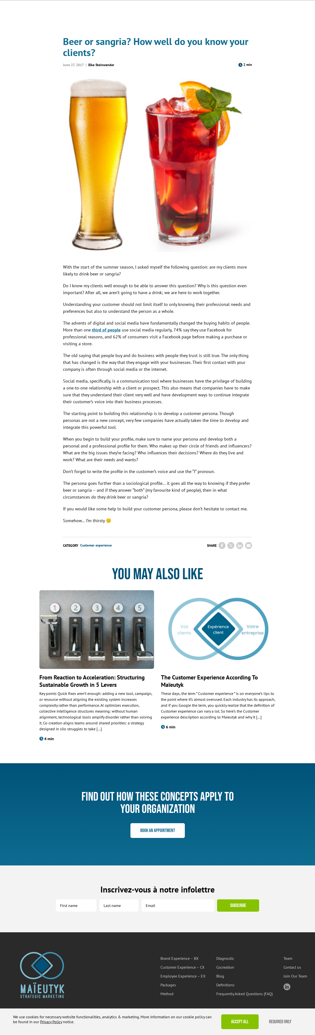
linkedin (287, 986)
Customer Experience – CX (182, 967)
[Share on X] (230, 545)
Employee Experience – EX (182, 976)
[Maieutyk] (42, 975)
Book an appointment (157, 831)
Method (166, 993)
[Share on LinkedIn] (239, 545)
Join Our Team (295, 976)
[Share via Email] (248, 545)
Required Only (280, 1022)
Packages (168, 984)
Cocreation (225, 967)
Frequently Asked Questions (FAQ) (244, 993)
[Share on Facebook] (222, 545)
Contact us (292, 967)
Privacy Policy (51, 1021)
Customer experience (96, 545)
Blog (220, 976)
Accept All (240, 1022)
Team (288, 958)
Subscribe (238, 905)
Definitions (225, 984)
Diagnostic (225, 958)
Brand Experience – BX (179, 958)
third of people (106, 330)
